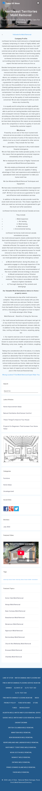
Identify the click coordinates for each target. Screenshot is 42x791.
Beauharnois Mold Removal (15, 617)
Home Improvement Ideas (12, 406)
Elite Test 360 (30, 688)
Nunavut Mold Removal (21, 757)
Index (37, 698)
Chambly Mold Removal (13, 657)
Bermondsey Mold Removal (15, 637)
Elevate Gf (18, 688)
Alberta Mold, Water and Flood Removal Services (22, 712)
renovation (35, 579)
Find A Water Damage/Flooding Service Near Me (21, 683)
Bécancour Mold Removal (14, 624)
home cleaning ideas (18, 579)
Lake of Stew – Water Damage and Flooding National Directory (22, 678)
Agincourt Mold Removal (14, 630)
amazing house (7, 579)
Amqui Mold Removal (12, 604)
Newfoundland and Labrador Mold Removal (21, 742)
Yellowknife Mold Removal (22, 34)
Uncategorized (8, 491)
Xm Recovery (24, 708)
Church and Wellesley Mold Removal (18, 643)
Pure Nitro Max (24, 703)
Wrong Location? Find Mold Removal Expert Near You (21, 375)
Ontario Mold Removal (21, 762)
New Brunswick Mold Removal (21, 737)
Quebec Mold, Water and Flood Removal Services (22, 717)
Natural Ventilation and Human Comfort (17, 413)
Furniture (6, 478)
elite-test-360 (21, 693)
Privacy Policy (10, 703)
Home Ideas (7, 485)
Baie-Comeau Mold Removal (15, 611)
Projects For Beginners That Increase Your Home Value (20, 428)
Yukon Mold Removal (21, 772)
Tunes (14, 708)
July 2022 (6, 527)
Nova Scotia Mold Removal (21, 752)
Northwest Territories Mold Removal (21, 747)
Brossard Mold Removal (13, 650)
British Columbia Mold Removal (21, 727)
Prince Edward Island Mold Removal (21, 767)
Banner (9, 688)
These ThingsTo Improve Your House (16, 420)
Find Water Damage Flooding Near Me (17, 698)
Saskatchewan (21, 722)
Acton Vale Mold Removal (14, 598)
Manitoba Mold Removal (21, 732)
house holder (28, 579)
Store (35, 703)
